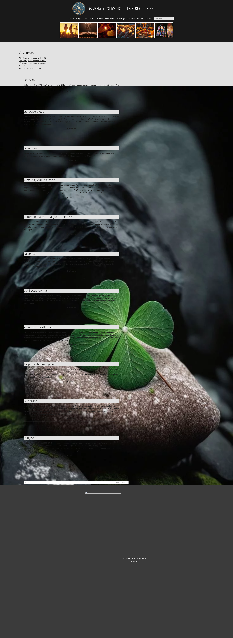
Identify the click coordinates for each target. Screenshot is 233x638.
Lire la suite (71, 92)
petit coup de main (36, 290)
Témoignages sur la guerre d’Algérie (32, 63)
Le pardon (30, 401)
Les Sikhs (30, 80)
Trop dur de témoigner (39, 364)
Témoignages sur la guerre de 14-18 (32, 58)
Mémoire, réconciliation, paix (30, 68)
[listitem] (69, 30)
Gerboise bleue (34, 111)
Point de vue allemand (39, 327)
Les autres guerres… (26, 66)
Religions (30, 438)
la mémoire (31, 148)
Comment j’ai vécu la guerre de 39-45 (49, 217)
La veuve (30, 254)
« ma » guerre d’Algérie (39, 180)
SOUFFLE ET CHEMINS (104, 8)
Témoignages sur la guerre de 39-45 (32, 61)
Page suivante (122, 482)
